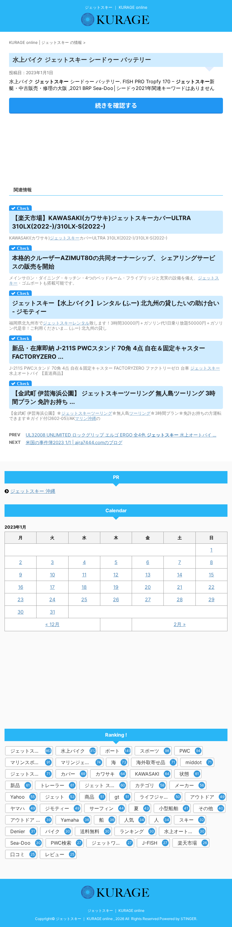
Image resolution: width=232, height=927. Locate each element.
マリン (81, 418)
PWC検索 (66, 843)
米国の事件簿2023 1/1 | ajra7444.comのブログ (74, 442)
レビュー (59, 854)
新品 (20, 785)
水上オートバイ (184, 831)
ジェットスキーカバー (31, 774)
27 (148, 599)
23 (21, 599)
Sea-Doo (25, 843)
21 (179, 587)
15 (211, 575)
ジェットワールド (112, 843)
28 (180, 599)
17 (52, 587)
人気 (134, 820)
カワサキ (110, 774)
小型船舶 (173, 808)
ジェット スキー (105, 785)
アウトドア (207, 797)
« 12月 (52, 624)
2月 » (180, 624)
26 (116, 599)
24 (52, 599)
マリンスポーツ (30, 762)
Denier (22, 831)
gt (121, 797)
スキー (73, 237)
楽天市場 (192, 843)
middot (198, 762)
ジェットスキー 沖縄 (32, 491)
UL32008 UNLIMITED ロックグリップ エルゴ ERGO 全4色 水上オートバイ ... (121, 435)
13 (147, 575)
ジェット (58, 237)
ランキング (137, 831)
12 (115, 575)
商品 (94, 797)
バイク (57, 831)
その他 (210, 808)
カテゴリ (149, 785)
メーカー (189, 785)
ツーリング (101, 413)
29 (211, 599)
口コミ (22, 854)
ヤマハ (22, 808)
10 (52, 575)
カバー (73, 774)
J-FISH (154, 843)
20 (148, 587)
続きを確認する (116, 105)
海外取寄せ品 (155, 762)
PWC (190, 751)
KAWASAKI (152, 774)
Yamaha (75, 820)
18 (84, 587)
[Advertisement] (116, 148)
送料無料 (95, 831)
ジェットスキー (31, 751)
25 (84, 599)
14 (179, 575)
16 (20, 587)
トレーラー (57, 785)
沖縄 (92, 418)
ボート (118, 751)
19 (115, 587)
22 (211, 587)
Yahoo (22, 797)
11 (84, 575)
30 (21, 612)
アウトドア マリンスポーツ (31, 820)
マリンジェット (81, 762)
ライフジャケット (160, 797)
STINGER (188, 918)
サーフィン (106, 808)
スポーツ (154, 751)
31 (52, 612)
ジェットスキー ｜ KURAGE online (116, 910)
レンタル (80, 322)
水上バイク (78, 751)
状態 (189, 774)
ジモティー (62, 808)
